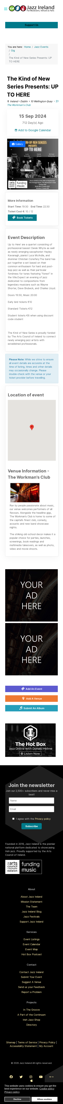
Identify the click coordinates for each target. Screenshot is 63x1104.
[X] (21, 1077)
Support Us (31, 24)
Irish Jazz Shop (31, 1019)
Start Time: (15, 206)
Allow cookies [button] (44, 1099)
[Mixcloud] (51, 1077)
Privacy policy (43, 818)
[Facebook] (11, 1077)
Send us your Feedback (31, 987)
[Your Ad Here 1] (31, 595)
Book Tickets (24, 217)
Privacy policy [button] (12, 1092)
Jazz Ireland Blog (31, 911)
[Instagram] (31, 1077)
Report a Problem (31, 992)
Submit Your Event (31, 977)
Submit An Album (33, 708)
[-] (25, 492)
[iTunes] (31, 1080)
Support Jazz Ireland (31, 921)
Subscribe (31, 826)
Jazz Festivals (31, 916)
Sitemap (10, 1042)
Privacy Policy (47, 1042)
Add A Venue (34, 698)
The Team (31, 906)
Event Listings (32, 939)
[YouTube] (41, 1077)
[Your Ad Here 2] (31, 648)
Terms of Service (27, 1042)
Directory (31, 1024)
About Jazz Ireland (31, 896)
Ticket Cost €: (17, 211)
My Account (46, 1046)
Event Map (31, 949)
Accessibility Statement (23, 1046)
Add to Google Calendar (34, 130)
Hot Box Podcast (31, 954)
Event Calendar (31, 944)
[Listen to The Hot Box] (30, 739)
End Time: (37, 206)
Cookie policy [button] (46, 1088)
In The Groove (31, 1009)
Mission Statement (31, 901)
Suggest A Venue (31, 982)
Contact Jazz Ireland (31, 972)
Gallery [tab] (19, 144)
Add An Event (33, 688)
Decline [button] (17, 1099)
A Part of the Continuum (31, 1014)
